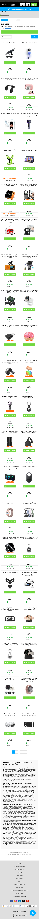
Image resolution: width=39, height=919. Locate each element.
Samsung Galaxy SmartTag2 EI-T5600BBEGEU (29, 467)
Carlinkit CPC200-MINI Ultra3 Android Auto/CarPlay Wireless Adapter (10, 362)
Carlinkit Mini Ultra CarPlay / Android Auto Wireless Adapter (10, 326)
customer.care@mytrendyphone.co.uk (19, 854)
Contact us (19, 893)
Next (25, 752)
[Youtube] (27, 901)
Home (19, 863)
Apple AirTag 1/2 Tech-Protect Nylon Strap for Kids (10, 502)
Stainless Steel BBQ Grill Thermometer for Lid (10, 679)
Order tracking (19, 869)
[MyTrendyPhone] (8, 5)
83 (21, 752)
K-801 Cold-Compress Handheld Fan (10, 397)
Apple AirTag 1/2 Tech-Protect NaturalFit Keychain (29, 397)
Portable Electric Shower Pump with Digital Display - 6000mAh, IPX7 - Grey (29, 186)
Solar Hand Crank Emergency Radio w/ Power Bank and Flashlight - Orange (10, 256)
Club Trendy (19, 875)
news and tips (19, 887)
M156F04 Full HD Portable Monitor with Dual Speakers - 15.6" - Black (29, 149)
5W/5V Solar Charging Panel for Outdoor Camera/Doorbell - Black (10, 43)
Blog (19, 881)
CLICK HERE (31, 1)
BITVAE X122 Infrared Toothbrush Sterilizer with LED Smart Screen (29, 43)
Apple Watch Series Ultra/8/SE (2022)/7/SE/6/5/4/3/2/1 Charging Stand (29, 644)
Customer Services (19, 866)
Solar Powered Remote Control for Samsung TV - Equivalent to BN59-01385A (10, 433)
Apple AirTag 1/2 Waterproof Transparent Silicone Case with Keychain (10, 644)
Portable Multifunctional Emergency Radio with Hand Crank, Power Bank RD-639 (10, 221)
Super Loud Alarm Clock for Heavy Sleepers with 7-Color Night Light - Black (10, 468)
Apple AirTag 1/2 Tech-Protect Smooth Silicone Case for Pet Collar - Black (10, 609)
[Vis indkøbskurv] (34, 4)
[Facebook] (11, 901)
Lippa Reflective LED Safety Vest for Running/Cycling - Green (10, 149)
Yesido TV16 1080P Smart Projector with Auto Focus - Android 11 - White (29, 291)
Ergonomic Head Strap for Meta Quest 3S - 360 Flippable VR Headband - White (29, 574)
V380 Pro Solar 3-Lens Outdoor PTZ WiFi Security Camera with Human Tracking (29, 256)
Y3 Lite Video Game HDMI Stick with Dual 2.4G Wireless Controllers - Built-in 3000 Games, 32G (10, 291)
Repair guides (19, 878)
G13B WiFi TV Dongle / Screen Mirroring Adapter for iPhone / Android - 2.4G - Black (29, 433)
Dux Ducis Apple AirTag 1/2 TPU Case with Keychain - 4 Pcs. (29, 502)
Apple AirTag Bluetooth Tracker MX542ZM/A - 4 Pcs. (10, 714)
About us (19, 872)
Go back (5, 19)
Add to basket (30, 97)
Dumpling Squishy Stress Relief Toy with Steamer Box (29, 326)
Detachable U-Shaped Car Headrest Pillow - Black (10, 79)
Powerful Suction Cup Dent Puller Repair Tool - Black (29, 220)
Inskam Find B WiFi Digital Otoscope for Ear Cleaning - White (10, 114)
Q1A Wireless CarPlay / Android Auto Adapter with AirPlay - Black (10, 538)
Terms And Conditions (19, 896)
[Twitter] (23, 901)
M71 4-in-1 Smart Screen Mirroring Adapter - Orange (10, 185)
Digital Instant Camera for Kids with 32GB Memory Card (29, 79)
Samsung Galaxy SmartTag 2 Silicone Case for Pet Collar (29, 714)
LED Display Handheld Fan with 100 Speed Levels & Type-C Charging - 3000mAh (29, 115)
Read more (8, 28)
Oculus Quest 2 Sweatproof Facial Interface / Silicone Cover (10, 573)
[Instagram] (15, 901)
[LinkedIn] (19, 901)
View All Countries (19, 884)
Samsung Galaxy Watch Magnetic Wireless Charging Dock (29, 608)
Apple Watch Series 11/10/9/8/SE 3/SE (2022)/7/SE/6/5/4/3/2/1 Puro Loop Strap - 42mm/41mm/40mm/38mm (29, 680)
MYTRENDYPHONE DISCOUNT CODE (19, 890)
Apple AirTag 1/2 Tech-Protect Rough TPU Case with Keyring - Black (29, 538)
